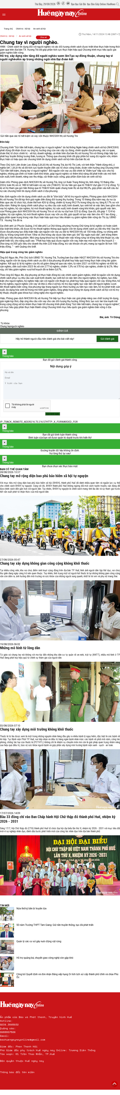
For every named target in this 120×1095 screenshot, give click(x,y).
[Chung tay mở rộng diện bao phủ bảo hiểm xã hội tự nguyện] (60, 518)
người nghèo (17, 326)
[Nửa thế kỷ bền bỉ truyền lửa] (7, 914)
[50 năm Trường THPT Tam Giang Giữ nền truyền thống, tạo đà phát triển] (7, 930)
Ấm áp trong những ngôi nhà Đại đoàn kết (45, 59)
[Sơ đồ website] (58, 4)
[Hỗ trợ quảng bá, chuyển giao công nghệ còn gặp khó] (7, 963)
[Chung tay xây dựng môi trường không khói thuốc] (60, 771)
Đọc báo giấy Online (96, 4)
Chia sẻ (43, 37)
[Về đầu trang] (114, 1084)
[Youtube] (68, 4)
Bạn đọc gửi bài (78, 4)
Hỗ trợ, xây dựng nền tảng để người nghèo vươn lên (34, 56)
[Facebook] (63, 4)
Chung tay (5, 326)
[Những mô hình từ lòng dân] (60, 687)
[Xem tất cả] (5, 14)
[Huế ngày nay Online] (64, 14)
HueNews (111, 4)
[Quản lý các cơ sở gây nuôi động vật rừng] (7, 947)
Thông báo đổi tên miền (17, 1072)
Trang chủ (8, 29)
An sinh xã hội (39, 29)
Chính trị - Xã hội (23, 29)
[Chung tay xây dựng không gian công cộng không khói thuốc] (60, 603)
